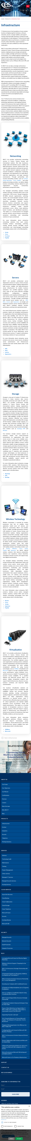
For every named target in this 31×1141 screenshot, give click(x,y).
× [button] (29, 1106)
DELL (4, 302)
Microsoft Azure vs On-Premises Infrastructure (14, 1057)
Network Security (6, 941)
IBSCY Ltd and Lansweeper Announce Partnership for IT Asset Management (15, 979)
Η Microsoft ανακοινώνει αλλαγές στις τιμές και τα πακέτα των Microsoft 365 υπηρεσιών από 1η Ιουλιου (14, 1047)
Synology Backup (6, 920)
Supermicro (16, 302)
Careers (4, 802)
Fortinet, (26, 178)
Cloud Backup (5, 898)
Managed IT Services (7, 877)
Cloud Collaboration (7, 901)
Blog (3, 813)
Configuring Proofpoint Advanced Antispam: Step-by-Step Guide (15, 1003)
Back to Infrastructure (11, 738)
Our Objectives (6, 788)
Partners (4, 799)
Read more (3, 1119)
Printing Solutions (6, 841)
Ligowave (13, 550)
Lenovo (8, 302)
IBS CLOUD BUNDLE (6, 1072)
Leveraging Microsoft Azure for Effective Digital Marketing (14, 958)
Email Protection (6, 944)
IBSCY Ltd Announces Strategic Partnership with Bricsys (15, 969)
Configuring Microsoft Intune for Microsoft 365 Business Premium (14, 1030)
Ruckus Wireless (11, 548)
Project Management (7, 870)
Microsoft (5, 670)
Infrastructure (6, 823)
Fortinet (7, 236)
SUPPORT (4, 1062)
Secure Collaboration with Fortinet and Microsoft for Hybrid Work (14, 1041)
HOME (2, 19)
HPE (27, 300)
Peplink (19, 180)
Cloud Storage (6, 905)
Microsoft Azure (6, 912)
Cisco (14, 180)
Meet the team (6, 806)
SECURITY (4, 932)
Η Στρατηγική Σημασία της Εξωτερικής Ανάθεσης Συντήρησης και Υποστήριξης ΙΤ (14, 974)
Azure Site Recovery (7, 894)
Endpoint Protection (7, 948)
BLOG (2, 953)
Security (4, 834)
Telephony (5, 838)
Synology (19, 428)
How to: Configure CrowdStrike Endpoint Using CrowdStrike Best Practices (14, 993)
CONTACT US (5, 1067)
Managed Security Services (9, 881)
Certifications (5, 795)
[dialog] (15, 1122)
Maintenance (5, 862)
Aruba (6, 232)
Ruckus (7, 600)
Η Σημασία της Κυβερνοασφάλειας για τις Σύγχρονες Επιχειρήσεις (15, 988)
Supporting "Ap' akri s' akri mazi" (10, 1014)
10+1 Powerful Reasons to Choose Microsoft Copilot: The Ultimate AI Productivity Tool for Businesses (14, 1020)
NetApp (5, 430)
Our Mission (5, 791)
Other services (6, 873)
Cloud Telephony (6, 909)
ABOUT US (4, 779)
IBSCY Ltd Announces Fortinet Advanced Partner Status (15, 1036)
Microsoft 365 (5, 923)
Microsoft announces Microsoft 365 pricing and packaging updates (14, 1052)
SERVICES (4, 850)
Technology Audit (6, 859)
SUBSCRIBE (15, 1094)
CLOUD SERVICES (6, 889)
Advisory (4, 855)
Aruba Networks (7, 180)
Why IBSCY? (5, 810)
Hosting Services (6, 884)
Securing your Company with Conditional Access (14, 984)
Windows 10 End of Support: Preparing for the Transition (14, 964)
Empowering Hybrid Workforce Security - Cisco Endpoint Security (15, 754)
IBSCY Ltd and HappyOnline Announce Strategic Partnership (14, 998)
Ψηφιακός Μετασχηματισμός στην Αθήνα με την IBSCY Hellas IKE (14, 1025)
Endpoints (4, 830)
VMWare (16, 668)
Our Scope (5, 784)
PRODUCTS (7, 19)
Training (4, 866)
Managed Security (6, 937)
